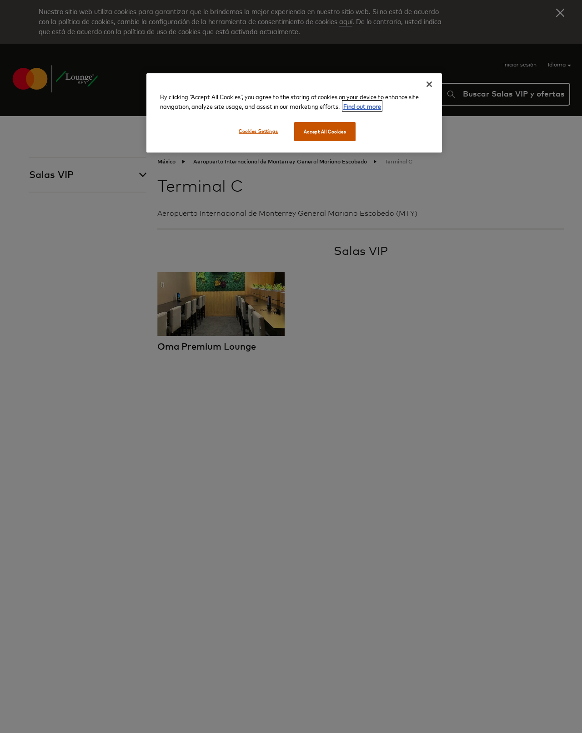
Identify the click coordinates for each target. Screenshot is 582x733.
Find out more (362, 106)
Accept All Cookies (325, 131)
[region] (294, 113)
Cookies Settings (258, 130)
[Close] (429, 84)
